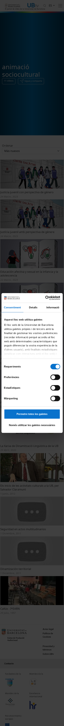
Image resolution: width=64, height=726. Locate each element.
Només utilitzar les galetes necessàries (32, 425)
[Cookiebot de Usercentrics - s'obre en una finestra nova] (45, 298)
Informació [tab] (52, 307)
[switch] (55, 377)
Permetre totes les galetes (32, 414)
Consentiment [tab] (12, 307)
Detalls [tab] (33, 307)
